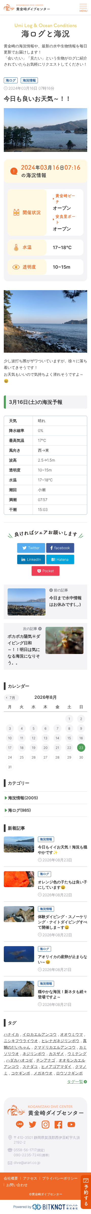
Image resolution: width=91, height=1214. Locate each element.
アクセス (30, 1178)
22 (69, 748)
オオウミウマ (71, 1034)
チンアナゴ (45, 1060)
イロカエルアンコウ (39, 1034)
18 (22, 748)
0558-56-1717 (25, 1150)
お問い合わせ (17, 1185)
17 (9, 748)
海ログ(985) (19, 810)
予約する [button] (86, 1195)
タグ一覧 (75, 1081)
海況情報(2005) (23, 797)
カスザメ (56, 1053)
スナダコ (30, 1066)
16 (81, 738)
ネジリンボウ (33, 1053)
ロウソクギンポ (69, 1073)
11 (21, 738)
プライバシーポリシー (60, 1178)
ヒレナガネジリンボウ (60, 1040)
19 (33, 748)
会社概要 (11, 1178)
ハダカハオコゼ (19, 1060)
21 (57, 748)
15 (69, 738)
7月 (12, 697)
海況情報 (29, 80)
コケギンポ (20, 1073)
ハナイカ (11, 1034)
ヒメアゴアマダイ (56, 1066)
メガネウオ (43, 1073)
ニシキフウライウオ (21, 1040)
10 (10, 738)
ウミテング (76, 1053)
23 (81, 748)
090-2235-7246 (27, 1155)
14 (57, 738)
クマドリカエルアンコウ (55, 1047)
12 (33, 738)
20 (45, 748)
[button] (82, 7)
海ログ (11, 80)
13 (45, 738)
